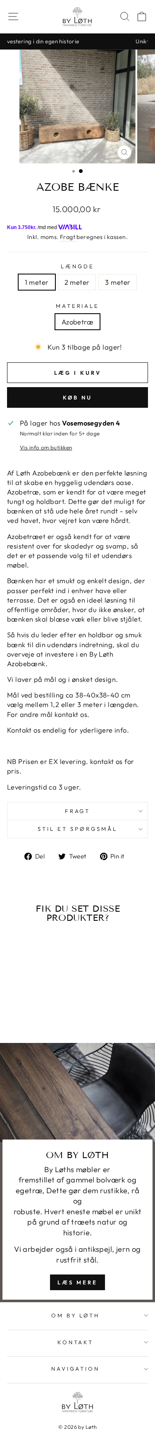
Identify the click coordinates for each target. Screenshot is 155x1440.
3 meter (117, 282)
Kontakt (75, 1342)
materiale (78, 306)
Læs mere (77, 1282)
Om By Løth (75, 1315)
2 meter (77, 282)
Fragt (67, 237)
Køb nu (77, 397)
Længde (77, 266)
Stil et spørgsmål (77, 828)
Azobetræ (77, 321)
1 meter (37, 282)
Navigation (75, 1368)
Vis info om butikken (46, 447)
